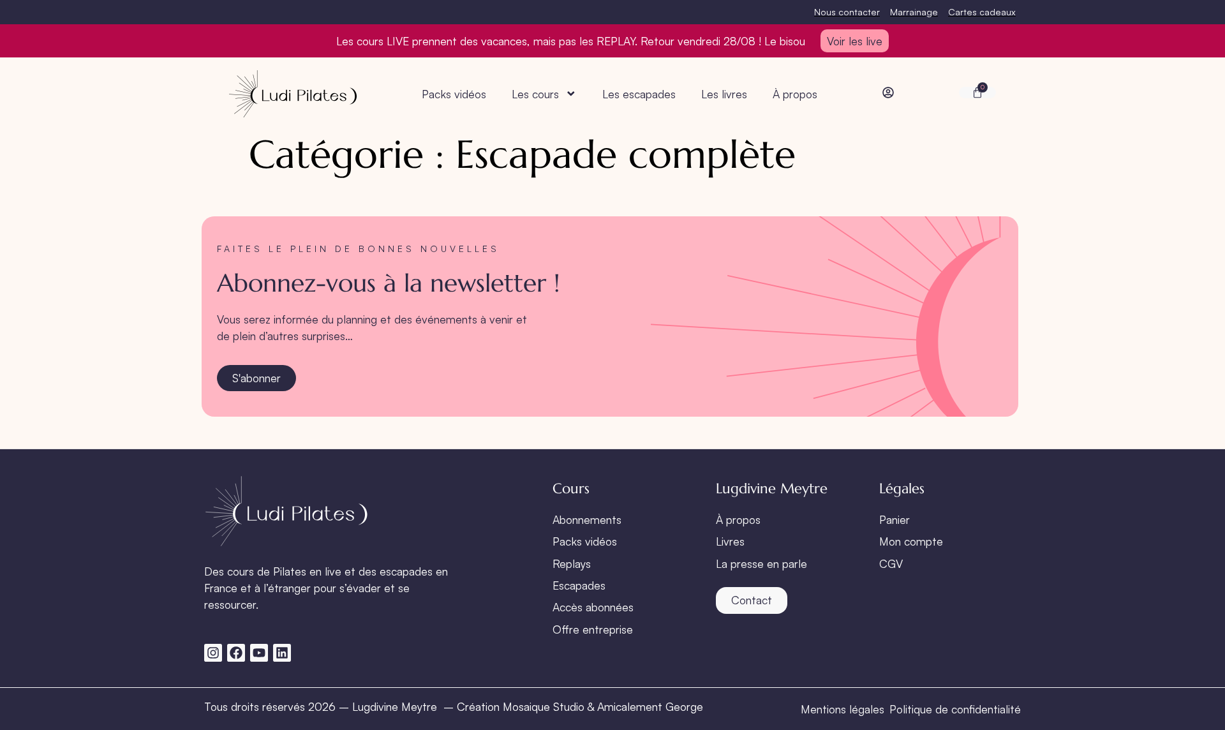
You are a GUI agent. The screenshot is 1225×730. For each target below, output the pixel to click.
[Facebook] (236, 653)
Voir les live (854, 41)
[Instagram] (213, 653)
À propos (795, 93)
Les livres (724, 93)
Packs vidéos (454, 93)
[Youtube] (259, 653)
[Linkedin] (282, 653)
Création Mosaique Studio (520, 706)
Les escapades (639, 93)
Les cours (535, 93)
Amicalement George (650, 706)
